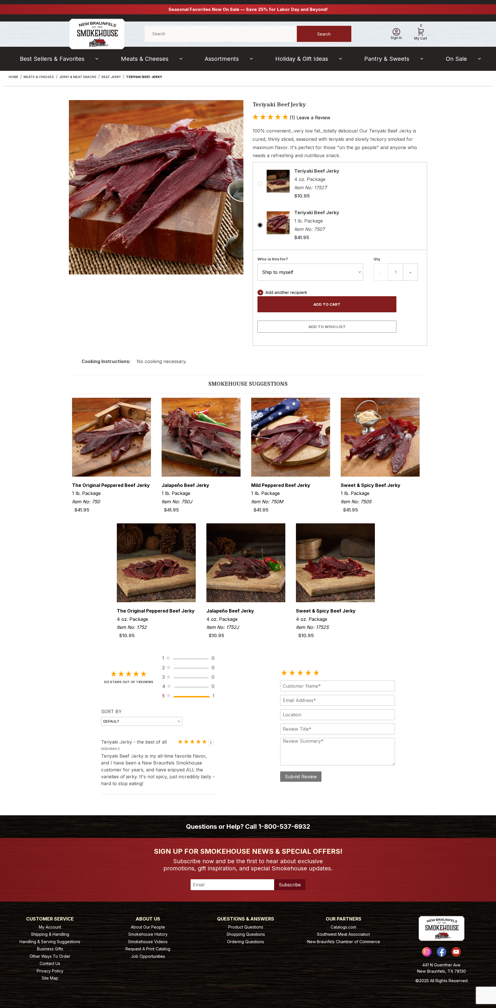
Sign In (396, 38)
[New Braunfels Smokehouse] (97, 33)
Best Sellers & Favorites (52, 58)
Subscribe (290, 885)
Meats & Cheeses (144, 58)
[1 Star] (284, 673)
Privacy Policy (50, 970)
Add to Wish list (327, 326)
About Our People (148, 927)
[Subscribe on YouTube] (456, 952)
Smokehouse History (148, 934)
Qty (376, 259)
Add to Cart (326, 304)
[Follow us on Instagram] (427, 952)
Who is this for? (272, 259)
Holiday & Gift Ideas (301, 58)
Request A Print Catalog (147, 948)
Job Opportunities (148, 956)
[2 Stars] (292, 673)
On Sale (456, 58)
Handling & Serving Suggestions (50, 941)
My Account (50, 927)
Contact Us (50, 963)
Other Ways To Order (50, 956)
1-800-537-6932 (284, 826)
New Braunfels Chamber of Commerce (343, 941)
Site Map (50, 978)
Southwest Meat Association (343, 934)
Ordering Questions (245, 941)
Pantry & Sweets (386, 58)
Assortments (222, 58)
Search (324, 34)
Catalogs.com (343, 927)
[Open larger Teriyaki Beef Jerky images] (156, 191)
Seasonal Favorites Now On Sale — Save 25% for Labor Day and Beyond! (248, 9)
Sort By (111, 711)
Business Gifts (50, 948)
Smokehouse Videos (148, 941)
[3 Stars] (300, 673)
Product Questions (245, 927)
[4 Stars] (308, 673)
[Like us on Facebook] (441, 952)
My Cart (420, 33)
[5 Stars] (316, 673)
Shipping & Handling (50, 934)
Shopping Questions (245, 934)
